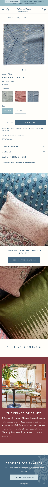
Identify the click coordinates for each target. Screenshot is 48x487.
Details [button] (6, 151)
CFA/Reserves (7, 139)
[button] (24, 44)
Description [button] (10, 146)
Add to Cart (30, 123)
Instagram (24, 483)
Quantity (5, 117)
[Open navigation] (3, 9)
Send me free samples (24, 477)
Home (4, 17)
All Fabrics (11, 17)
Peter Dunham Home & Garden (27, 4)
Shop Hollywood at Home (24, 260)
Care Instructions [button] (14, 157)
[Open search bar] (7, 9)
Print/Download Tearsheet (14, 135)
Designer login (9, 129)
